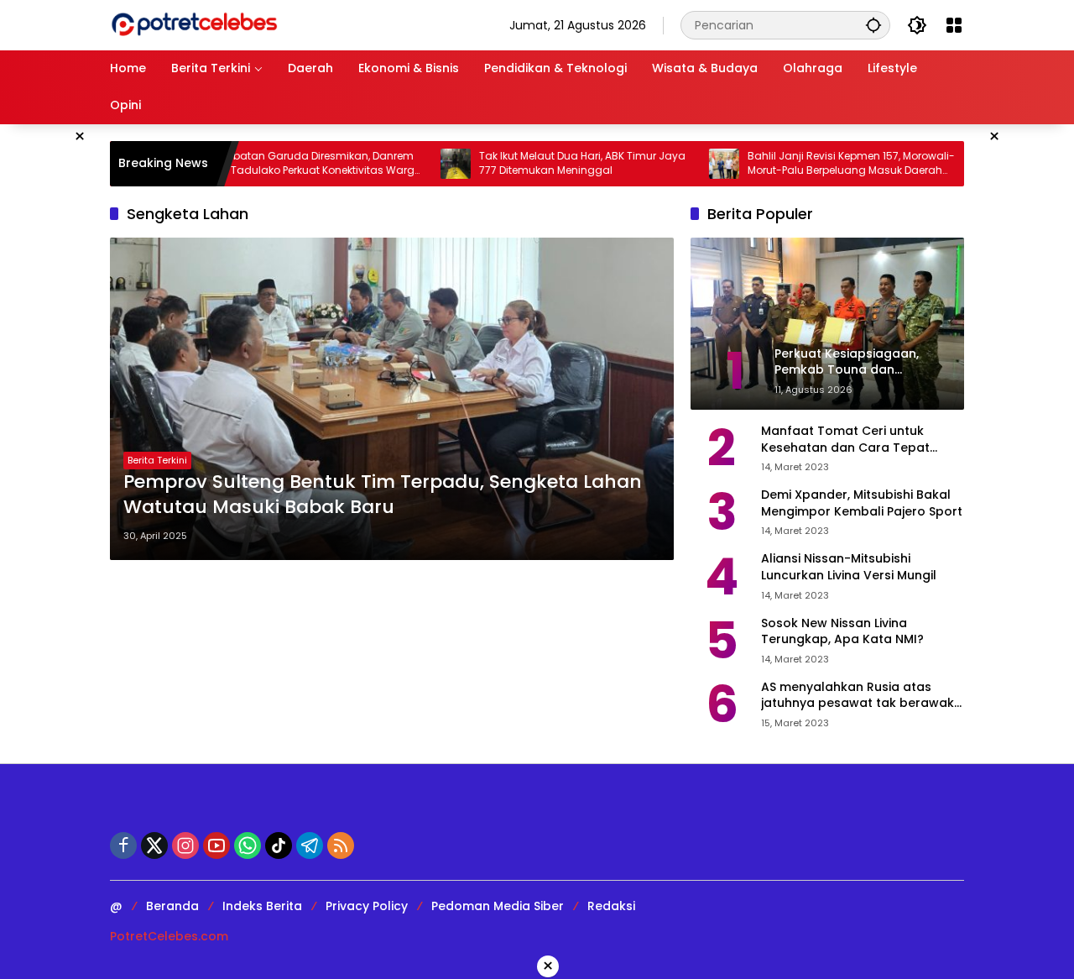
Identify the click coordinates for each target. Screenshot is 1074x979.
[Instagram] (185, 845)
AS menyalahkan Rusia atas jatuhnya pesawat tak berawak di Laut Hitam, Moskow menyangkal (857, 695)
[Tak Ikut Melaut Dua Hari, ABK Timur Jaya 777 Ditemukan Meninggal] (422, 164)
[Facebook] (123, 845)
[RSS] (340, 845)
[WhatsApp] (247, 845)
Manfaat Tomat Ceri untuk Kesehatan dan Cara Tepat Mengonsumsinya (845, 439)
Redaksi (611, 906)
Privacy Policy (367, 906)
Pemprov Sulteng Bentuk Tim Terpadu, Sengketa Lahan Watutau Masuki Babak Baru (382, 495)
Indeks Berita (262, 906)
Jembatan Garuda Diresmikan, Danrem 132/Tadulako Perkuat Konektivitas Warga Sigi (282, 163)
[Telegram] (309, 845)
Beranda (172, 906)
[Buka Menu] (954, 25)
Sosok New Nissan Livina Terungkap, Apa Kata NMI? (842, 631)
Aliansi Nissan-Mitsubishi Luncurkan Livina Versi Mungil (848, 567)
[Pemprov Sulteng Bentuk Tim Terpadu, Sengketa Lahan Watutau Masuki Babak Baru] (392, 399)
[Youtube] (216, 845)
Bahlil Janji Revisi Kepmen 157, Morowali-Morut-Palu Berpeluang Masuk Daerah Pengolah (817, 163)
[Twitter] (154, 845)
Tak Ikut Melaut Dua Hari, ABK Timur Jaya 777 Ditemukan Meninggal (549, 163)
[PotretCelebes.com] (194, 24)
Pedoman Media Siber (497, 906)
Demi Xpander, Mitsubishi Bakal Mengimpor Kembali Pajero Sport (861, 503)
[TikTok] (278, 845)
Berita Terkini (157, 460)
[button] (873, 25)
